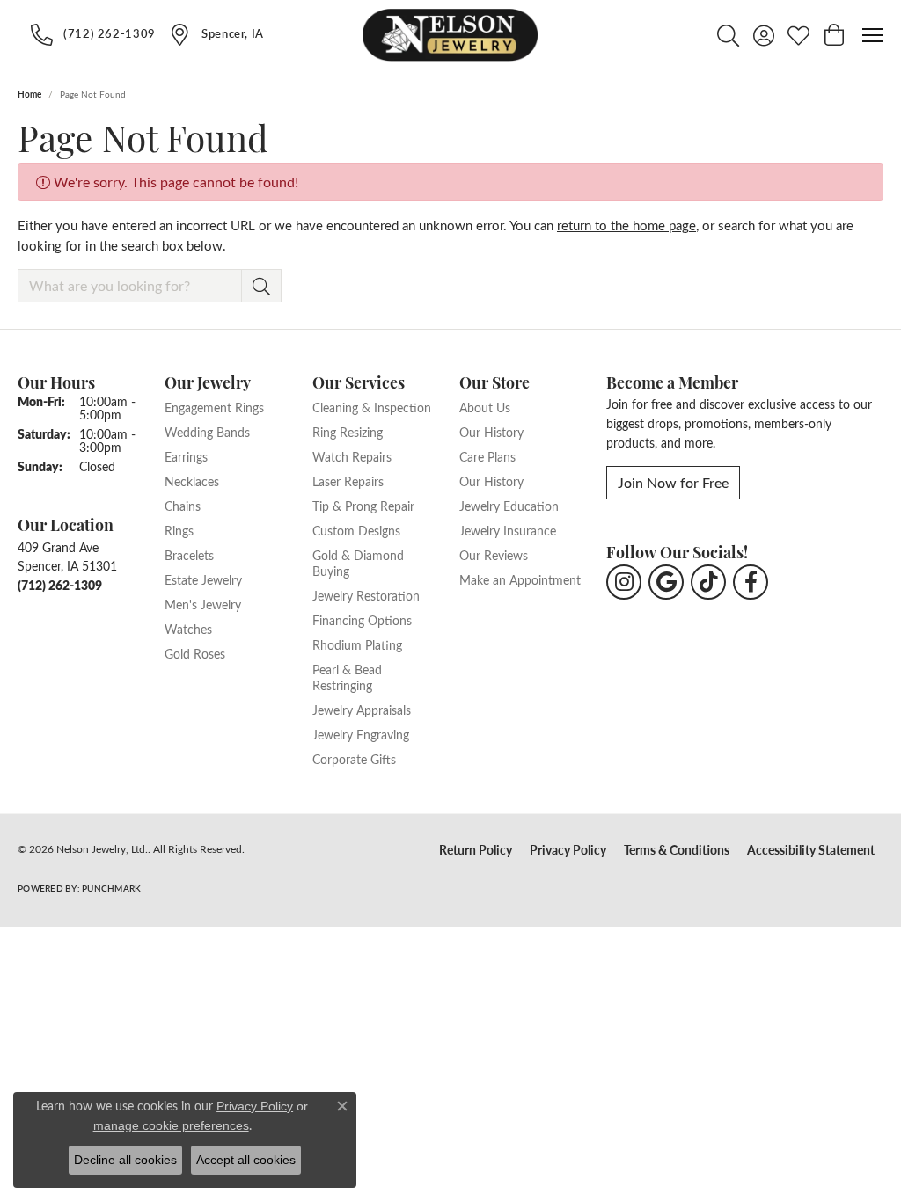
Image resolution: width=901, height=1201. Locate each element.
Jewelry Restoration (366, 595)
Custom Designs (356, 530)
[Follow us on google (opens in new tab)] (666, 582)
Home (29, 94)
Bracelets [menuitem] (189, 555)
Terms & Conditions (676, 849)
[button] (728, 35)
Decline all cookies (125, 1160)
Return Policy (475, 849)
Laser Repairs (348, 481)
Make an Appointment (520, 579)
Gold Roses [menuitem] (195, 653)
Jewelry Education (509, 505)
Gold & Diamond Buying (358, 562)
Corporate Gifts (354, 759)
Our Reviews (493, 555)
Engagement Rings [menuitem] (214, 407)
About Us (484, 407)
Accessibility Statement (811, 849)
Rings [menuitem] (179, 530)
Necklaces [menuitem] (192, 481)
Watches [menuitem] (188, 628)
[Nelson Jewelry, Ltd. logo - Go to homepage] (450, 35)
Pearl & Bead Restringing (347, 677)
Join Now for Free (673, 482)
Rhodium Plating (357, 644)
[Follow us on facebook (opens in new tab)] (750, 582)
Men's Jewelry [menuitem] (203, 604)
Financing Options (362, 620)
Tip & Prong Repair (363, 505)
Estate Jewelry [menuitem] (203, 579)
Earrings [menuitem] (186, 456)
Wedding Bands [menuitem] (207, 431)
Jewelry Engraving (360, 734)
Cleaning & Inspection (371, 407)
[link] (93, 34)
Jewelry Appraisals (361, 709)
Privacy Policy (568, 849)
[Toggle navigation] (872, 35)
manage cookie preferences (171, 1125)
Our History (491, 431)
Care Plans (487, 456)
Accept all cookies (246, 1160)
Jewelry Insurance (507, 530)
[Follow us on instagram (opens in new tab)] (623, 582)
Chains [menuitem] (183, 505)
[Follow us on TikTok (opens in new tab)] (708, 582)
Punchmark (111, 888)
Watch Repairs (352, 456)
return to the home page (626, 225)
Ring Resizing (347, 431)
